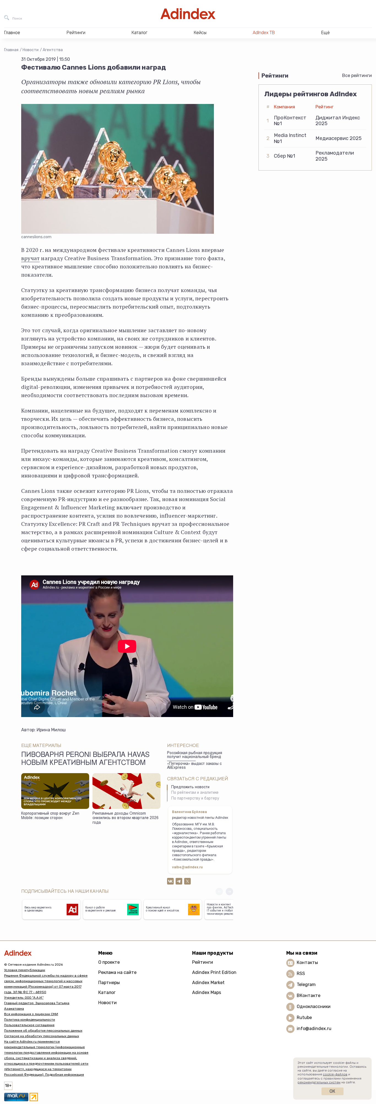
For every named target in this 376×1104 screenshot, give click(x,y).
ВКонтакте (308, 995)
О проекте (109, 962)
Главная (11, 50)
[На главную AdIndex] (188, 13)
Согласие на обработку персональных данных (41, 1036)
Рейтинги (202, 962)
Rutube (304, 1017)
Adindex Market (208, 982)
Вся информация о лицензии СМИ (31, 1014)
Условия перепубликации (24, 970)
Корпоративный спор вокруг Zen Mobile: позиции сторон (50, 816)
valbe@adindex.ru (187, 867)
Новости (31, 50)
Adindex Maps (206, 992)
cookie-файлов (335, 1074)
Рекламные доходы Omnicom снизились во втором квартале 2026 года (125, 818)
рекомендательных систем (319, 1082)
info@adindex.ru (314, 1028)
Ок (332, 1091)
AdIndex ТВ (264, 32)
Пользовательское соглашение (29, 1025)
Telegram (306, 984)
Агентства (53, 50)
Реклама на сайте (117, 972)
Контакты (307, 962)
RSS (301, 973)
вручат (30, 258)
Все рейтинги (357, 75)
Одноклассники (314, 1006)
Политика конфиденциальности (29, 1019)
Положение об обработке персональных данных (43, 1030)
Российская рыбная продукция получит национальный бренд (194, 755)
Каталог (107, 992)
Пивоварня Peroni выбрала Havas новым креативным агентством (85, 759)
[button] (229, 891)
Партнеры (109, 982)
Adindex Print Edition (214, 972)
